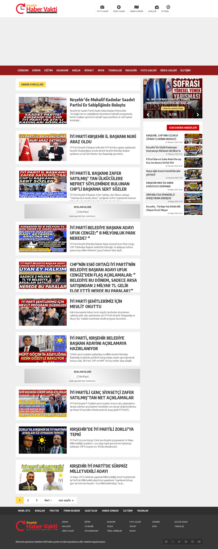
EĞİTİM (48, 70)
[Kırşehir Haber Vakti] (20, 8)
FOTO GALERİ (102, 11)
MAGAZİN (131, 70)
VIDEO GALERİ (119, 11)
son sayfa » (66, 500)
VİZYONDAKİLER (91, 530)
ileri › (48, 500)
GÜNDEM (23, 70)
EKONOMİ (62, 70)
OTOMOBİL (89, 526)
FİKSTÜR (54, 510)
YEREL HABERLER (114, 530)
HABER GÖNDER (136, 11)
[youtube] (199, 541)
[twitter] (179, 541)
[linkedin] (192, 541)
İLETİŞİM (165, 11)
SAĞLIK (76, 70)
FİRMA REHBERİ (72, 510)
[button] (198, 114)
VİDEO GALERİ (168, 70)
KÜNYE (132, 530)
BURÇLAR (152, 11)
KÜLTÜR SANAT (181, 522)
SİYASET (89, 70)
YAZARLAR (142, 510)
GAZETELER (91, 510)
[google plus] (186, 541)
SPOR (101, 70)
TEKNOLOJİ (115, 70)
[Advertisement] (109, 41)
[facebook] (166, 541)
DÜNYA (36, 70)
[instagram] (173, 541)
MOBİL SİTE (24, 510)
